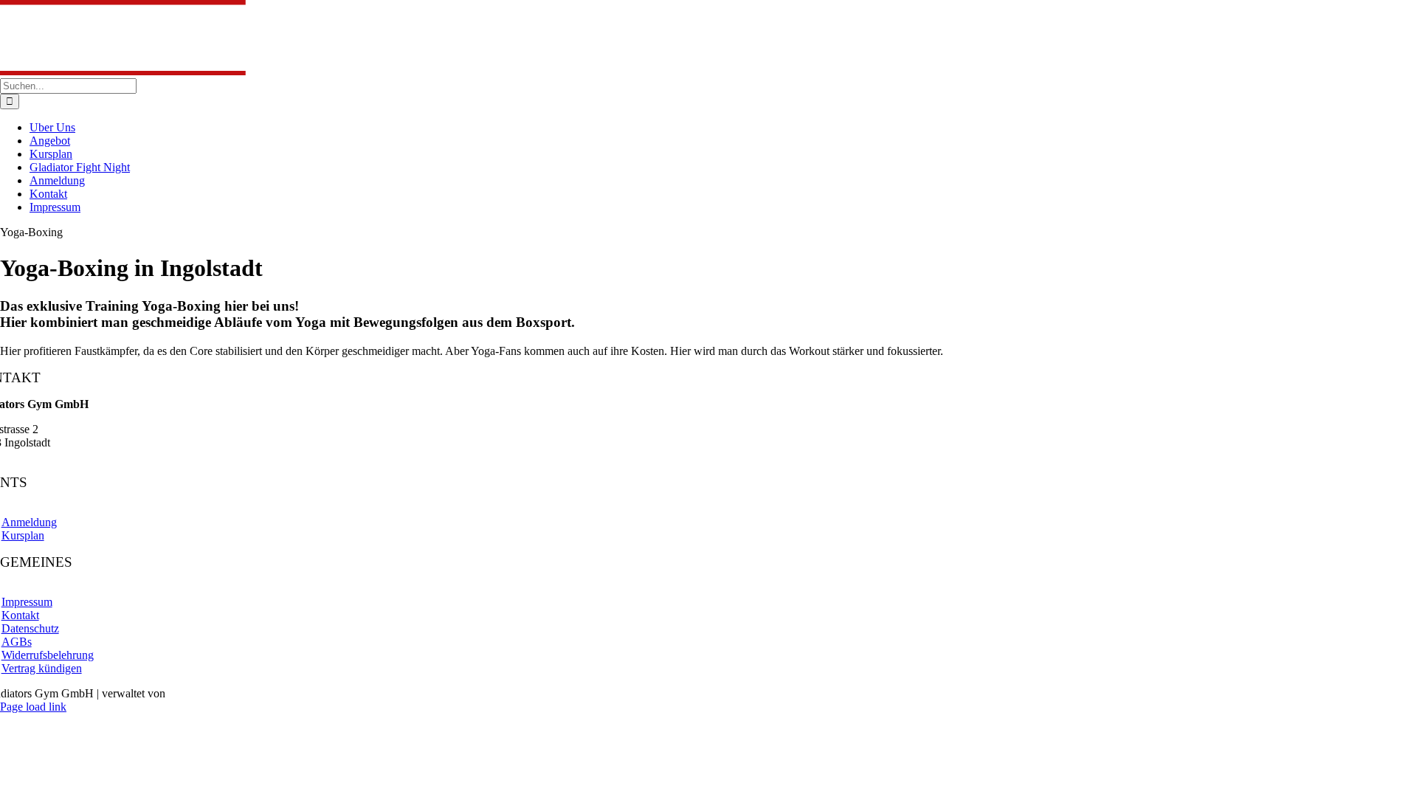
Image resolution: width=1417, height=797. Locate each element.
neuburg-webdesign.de (221, 693)
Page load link (33, 706)
